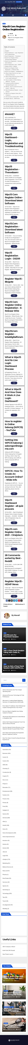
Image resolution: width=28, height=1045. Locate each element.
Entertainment (6, 791)
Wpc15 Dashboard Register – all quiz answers (14, 90)
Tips (4, 897)
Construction (6, 772)
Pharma (5, 874)
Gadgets (5, 810)
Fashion (5, 795)
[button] (23, 15)
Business (5, 753)
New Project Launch (8, 954)
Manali (11, 33)
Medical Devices (7, 867)
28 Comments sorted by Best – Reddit (14, 96)
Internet (5, 848)
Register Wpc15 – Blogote (11, 66)
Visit (14, 128)
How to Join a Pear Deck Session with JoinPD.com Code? (13, 668)
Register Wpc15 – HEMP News (13, 98)
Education (5, 787)
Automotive (5, 749)
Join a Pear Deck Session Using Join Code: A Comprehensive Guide (13, 652)
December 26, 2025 (10, 1029)
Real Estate (6, 878)
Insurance (5, 840)
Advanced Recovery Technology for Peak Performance (12, 994)
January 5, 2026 (9, 980)
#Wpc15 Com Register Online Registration (15, 38)
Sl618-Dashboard (19, 604)
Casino (4, 761)
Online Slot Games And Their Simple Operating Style (13, 978)
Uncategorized (6, 904)
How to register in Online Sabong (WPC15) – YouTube (13, 80)
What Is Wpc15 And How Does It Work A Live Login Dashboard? (14, 77)
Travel (4, 901)
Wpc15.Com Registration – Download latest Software (13, 62)
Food (4, 806)
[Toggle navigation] (13, 15)
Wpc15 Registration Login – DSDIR (13, 64)
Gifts (4, 821)
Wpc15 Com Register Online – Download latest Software (12, 58)
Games (4, 814)
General (5, 817)
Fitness (4, 802)
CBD (4, 764)
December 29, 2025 (10, 1013)
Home (4, 829)
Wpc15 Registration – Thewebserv (13, 56)
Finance (5, 798)
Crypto (4, 776)
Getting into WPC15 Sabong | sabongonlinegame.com (12, 84)
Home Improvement (8, 836)
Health (4, 825)
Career (4, 757)
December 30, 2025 (10, 996)
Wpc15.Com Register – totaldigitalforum (14, 71)
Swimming (5, 889)
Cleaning (5, 768)
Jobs (4, 851)
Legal (4, 855)
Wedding (5, 908)
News (4, 23)
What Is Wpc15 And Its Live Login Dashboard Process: (13, 74)
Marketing (5, 863)
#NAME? (7, 51)
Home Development (8, 832)
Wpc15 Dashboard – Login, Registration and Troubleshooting (14, 53)
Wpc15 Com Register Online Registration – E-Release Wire (12, 68)
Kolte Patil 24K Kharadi (9, 950)
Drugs (4, 783)
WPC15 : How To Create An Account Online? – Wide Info (14, 87)
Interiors (5, 844)
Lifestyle (5, 859)
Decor (4, 779)
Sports (4, 886)
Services (5, 882)
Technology (6, 893)
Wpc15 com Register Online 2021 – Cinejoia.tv (14, 94)
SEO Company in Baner (9, 946)
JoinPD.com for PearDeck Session (11, 636)
